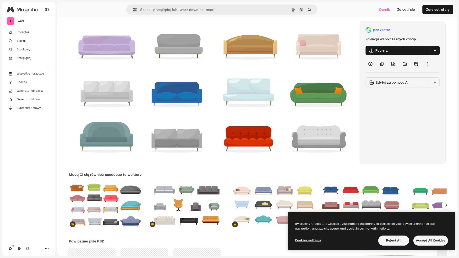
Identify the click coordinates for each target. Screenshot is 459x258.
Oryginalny (102, 30)
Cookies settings (308, 240)
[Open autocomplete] (133, 9)
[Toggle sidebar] (47, 9)
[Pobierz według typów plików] (435, 50)
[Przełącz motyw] (28, 248)
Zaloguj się (406, 9)
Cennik (384, 9)
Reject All (393, 240)
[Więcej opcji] (427, 64)
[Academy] (19, 248)
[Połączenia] (10, 248)
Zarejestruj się (437, 9)
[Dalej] (446, 205)
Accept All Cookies (430, 240)
